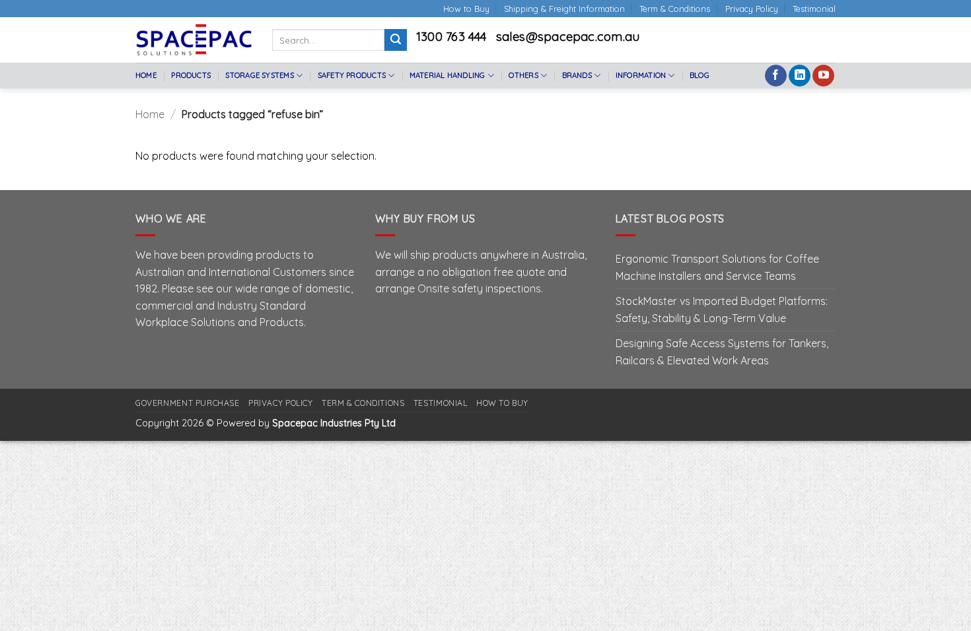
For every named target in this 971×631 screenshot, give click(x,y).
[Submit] (395, 40)
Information (641, 75)
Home (146, 75)
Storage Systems (259, 75)
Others (523, 75)
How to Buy (466, 8)
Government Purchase (187, 403)
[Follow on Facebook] (776, 76)
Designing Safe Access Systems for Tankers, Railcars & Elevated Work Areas (722, 352)
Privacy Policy (751, 8)
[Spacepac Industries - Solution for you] (193, 39)
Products (191, 75)
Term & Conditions (674, 8)
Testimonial (814, 8)
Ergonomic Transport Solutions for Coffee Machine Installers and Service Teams (717, 267)
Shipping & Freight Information (564, 8)
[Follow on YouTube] (823, 76)
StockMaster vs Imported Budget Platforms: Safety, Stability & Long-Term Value (722, 309)
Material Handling (448, 75)
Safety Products (352, 75)
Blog (699, 75)
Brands (577, 75)
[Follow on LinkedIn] (799, 76)
